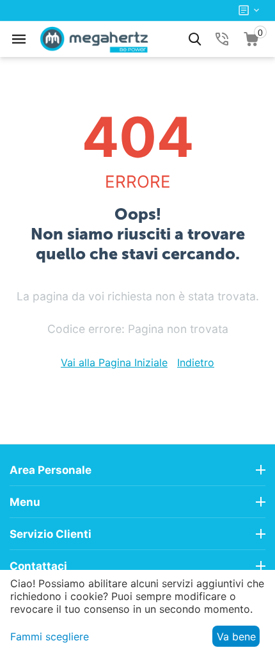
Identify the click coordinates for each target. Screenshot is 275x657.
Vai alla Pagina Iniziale (114, 362)
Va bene (236, 636)
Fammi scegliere (49, 636)
